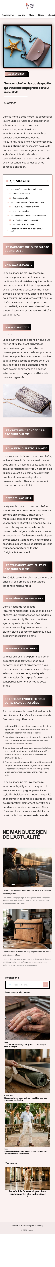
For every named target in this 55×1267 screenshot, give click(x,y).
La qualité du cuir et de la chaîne (26, 207)
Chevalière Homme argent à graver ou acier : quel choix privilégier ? (25, 1045)
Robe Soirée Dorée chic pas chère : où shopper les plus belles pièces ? (27, 1194)
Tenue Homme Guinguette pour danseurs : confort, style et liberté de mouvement (25, 1152)
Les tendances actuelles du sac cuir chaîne (28, 215)
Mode (6, 1042)
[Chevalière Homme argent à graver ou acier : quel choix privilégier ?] (27, 1018)
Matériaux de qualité (21, 193)
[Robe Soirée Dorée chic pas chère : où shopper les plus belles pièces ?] (27, 1178)
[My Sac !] (30, 6)
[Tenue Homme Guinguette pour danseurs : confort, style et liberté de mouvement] (27, 1125)
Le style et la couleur (21, 211)
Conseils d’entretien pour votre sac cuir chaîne (27, 229)
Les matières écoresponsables (25, 220)
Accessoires (16, 74)
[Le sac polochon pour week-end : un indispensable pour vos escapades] (27, 867)
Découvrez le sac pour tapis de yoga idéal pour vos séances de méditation (25, 1098)
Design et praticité (20, 198)
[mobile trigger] (15, 6)
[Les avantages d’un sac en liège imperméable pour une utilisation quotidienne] (27, 929)
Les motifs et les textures (23, 224)
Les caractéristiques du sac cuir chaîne (26, 189)
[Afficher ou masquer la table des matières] (40, 180)
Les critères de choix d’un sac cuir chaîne (27, 202)
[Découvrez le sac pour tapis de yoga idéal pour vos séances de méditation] (27, 1071)
